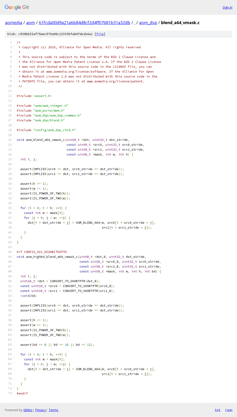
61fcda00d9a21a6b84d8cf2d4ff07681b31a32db (84, 22)
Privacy (40, 410)
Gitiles (27, 410)
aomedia (13, 22)
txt (217, 410)
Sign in (227, 7)
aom (30, 22)
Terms (53, 410)
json (228, 410)
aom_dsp (148, 22)
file (100, 34)
